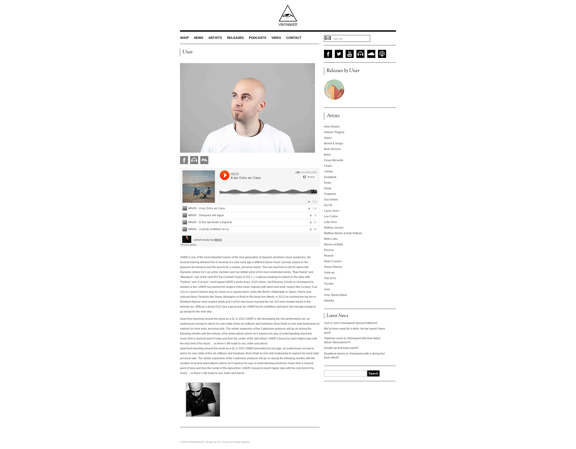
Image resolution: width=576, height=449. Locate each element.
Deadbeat (330, 177)
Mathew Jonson (333, 227)
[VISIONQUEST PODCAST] (382, 54)
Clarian (328, 171)
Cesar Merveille (333, 160)
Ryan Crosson (333, 261)
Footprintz (330, 194)
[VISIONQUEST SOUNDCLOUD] (371, 54)
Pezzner (329, 250)
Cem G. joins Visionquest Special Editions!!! (350, 323)
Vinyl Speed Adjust (335, 295)
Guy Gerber (331, 199)
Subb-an (329, 272)
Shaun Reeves (333, 267)
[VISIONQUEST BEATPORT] (360, 54)
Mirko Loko (331, 238)
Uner (327, 289)
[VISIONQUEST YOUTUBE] (350, 54)
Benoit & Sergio (333, 143)
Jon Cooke (222, 442)
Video (276, 38)
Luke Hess (330, 222)
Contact (294, 38)
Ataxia (328, 137)
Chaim (328, 165)
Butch (327, 154)
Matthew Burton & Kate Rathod (343, 233)
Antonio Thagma (334, 132)
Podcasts (257, 38)
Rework (328, 255)
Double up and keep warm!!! (341, 348)
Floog (327, 188)
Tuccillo (328, 283)
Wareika (329, 300)
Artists (215, 38)
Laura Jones (331, 210)
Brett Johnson (332, 149)
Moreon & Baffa (333, 244)
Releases (235, 38)
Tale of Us (330, 278)
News (198, 38)
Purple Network (242, 442)
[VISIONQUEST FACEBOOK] (328, 54)
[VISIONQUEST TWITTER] (339, 54)
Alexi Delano (332, 126)
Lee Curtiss (331, 216)
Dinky (327, 182)
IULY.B (328, 205)
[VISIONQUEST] (288, 24)
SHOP (184, 38)
